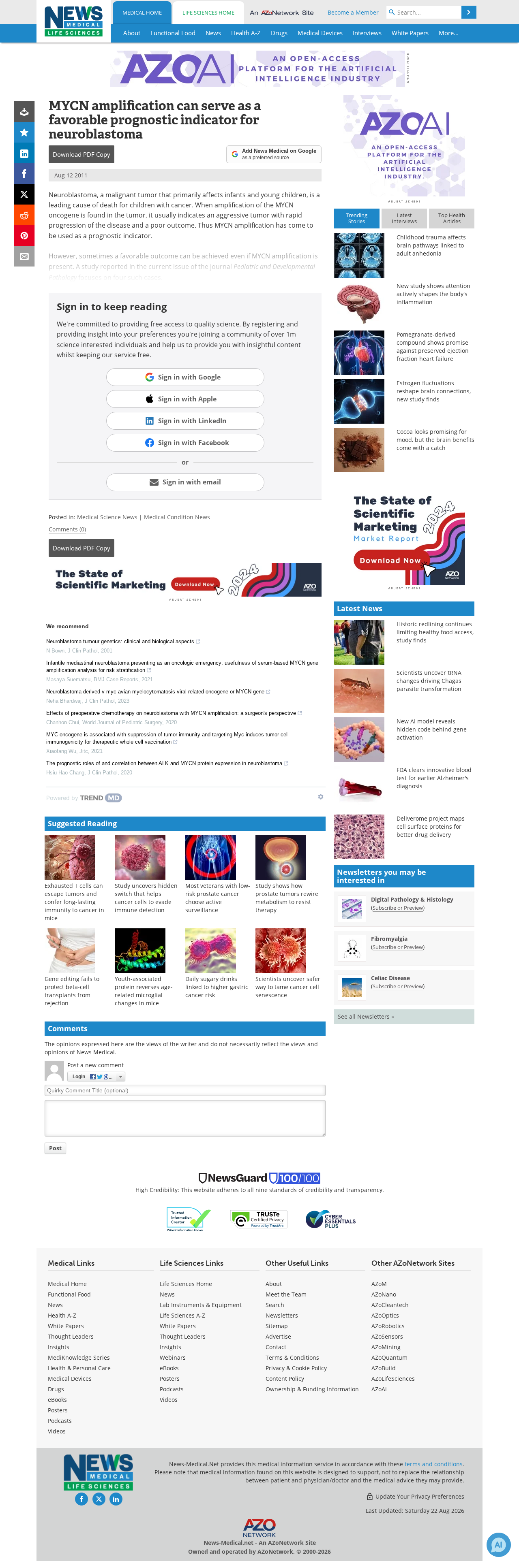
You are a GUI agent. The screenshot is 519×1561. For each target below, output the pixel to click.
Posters (58, 1410)
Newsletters (282, 1315)
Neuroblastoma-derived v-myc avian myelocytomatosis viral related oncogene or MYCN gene (155, 692)
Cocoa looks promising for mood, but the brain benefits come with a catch (435, 440)
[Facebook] (24, 173)
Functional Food (69, 1294)
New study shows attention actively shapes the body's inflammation (433, 294)
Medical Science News (107, 517)
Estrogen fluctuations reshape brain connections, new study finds (434, 391)
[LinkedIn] (24, 153)
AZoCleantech (390, 1305)
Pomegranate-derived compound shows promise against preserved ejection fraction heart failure (433, 347)
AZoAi (379, 1389)
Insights (58, 1347)
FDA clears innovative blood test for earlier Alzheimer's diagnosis (434, 778)
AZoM (379, 1284)
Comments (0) (67, 529)
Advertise (278, 1336)
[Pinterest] (24, 235)
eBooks (57, 1399)
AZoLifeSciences (393, 1378)
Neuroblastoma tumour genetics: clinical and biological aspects (120, 641)
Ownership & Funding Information (312, 1389)
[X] (24, 194)
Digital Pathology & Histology (412, 899)
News (55, 1305)
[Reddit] (24, 215)
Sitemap (277, 1326)
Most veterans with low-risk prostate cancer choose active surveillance (217, 898)
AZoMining (386, 1347)
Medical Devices (70, 1378)
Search (275, 1305)
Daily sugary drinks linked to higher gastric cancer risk (216, 987)
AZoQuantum (389, 1357)
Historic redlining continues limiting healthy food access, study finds (435, 632)
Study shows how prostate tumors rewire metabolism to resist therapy (286, 898)
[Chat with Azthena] (499, 1545)
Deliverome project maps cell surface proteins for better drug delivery (431, 826)
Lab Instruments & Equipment (201, 1305)
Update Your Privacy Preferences (419, 1496)
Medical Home (142, 12)
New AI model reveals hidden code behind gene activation (432, 729)
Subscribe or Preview (398, 907)
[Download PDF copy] (24, 111)
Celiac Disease (390, 978)
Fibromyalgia (389, 939)
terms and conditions (434, 1464)
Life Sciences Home (208, 12)
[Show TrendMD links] (320, 796)
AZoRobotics (388, 1326)
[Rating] (24, 132)
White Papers (66, 1326)
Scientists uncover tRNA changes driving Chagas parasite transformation (429, 681)
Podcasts (60, 1421)
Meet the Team (286, 1294)
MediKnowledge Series (79, 1357)
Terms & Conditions (292, 1357)
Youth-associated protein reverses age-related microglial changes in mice (144, 991)
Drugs (56, 1389)
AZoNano (383, 1294)
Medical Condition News (177, 517)
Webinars (173, 1357)
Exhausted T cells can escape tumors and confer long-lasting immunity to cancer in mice (74, 902)
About (274, 1284)
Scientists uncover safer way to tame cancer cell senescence (287, 987)
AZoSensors (387, 1336)
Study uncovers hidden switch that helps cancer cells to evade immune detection (146, 898)
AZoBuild (383, 1368)
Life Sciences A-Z (182, 1315)
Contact (276, 1347)
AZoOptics (385, 1315)
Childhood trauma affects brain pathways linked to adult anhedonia (431, 245)
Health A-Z (62, 1315)
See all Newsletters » (366, 1016)
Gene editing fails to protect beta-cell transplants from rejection (72, 991)
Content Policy (285, 1378)
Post (55, 1148)
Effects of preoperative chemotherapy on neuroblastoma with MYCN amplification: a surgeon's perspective (171, 713)
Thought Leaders (71, 1336)
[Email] (24, 256)
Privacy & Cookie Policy (296, 1368)
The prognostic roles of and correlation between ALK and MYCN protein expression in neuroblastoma (164, 763)
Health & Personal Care (79, 1368)
